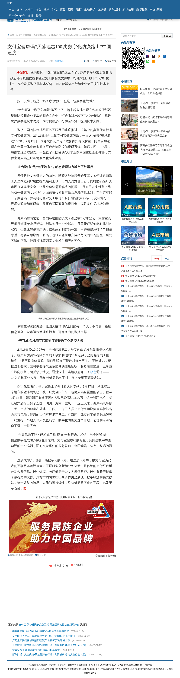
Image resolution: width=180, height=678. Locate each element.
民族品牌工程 (40, 35)
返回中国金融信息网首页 (161, 19)
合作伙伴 (72, 665)
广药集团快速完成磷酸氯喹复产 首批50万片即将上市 (41, 640)
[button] (125, 180)
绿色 (93, 372)
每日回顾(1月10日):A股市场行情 (140, 276)
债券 (63, 9)
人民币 (29, 9)
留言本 (63, 665)
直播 (31, 15)
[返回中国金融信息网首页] (25, 488)
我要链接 (83, 665)
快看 (39, 15)
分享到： (79, 564)
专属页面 (27, 35)
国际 (19, 9)
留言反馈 (41, 555)
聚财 (59, 19)
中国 (11, 9)
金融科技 (89, 9)
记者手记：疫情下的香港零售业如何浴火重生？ (85, 29)
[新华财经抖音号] (154, 57)
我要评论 (111, 61)
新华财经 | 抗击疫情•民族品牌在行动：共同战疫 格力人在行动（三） (49, 654)
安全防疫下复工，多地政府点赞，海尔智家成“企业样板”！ (44, 635)
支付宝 (22, 624)
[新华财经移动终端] (165, 57)
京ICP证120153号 (40, 669)
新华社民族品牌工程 (38, 624)
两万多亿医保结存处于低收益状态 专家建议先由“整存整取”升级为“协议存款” (156, 149)
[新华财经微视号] (148, 57)
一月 (167, 258)
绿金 (38, 9)
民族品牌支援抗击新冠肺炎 (64, 624)
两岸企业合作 (17, 15)
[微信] (148, 62)
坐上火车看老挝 (146, 190)
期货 (71, 9)
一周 (157, 258)
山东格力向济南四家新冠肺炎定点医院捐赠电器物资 (40, 631)
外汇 (54, 9)
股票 (46, 9)
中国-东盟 (156, 9)
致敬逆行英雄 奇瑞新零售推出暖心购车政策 (36, 649)
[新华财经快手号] (159, 57)
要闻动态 (53, 35)
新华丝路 (114, 9)
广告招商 (93, 665)
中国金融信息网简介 (37, 665)
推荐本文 (60, 565)
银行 (79, 9)
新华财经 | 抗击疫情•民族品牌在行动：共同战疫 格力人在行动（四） (49, 645)
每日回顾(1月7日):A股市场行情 (139, 281)
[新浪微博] (154, 62)
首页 (10, 3)
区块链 (102, 9)
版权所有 (27, 669)
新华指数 (141, 9)
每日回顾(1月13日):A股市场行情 (140, 336)
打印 (87, 61)
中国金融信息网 (15, 669)
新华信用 (128, 9)
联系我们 (53, 665)
